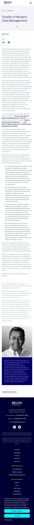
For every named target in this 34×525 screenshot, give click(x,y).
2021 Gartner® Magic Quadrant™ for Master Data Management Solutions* (16, 124)
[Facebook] (8, 42)
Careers (17, 455)
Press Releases (17, 469)
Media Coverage (17, 472)
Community (17, 491)
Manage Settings (17, 511)
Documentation (17, 494)
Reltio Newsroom (17, 466)
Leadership (17, 453)
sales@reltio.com (19, 422)
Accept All (17, 516)
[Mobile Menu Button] (30, 3)
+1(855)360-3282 (22, 415)
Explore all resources (10, 391)
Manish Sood (5, 34)
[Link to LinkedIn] (14, 427)
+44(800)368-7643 (19, 418)
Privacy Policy (8, 519)
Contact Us (17, 461)
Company (17, 449)
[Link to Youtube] (19, 427)
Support (17, 482)
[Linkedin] (3, 42)
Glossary (17, 458)
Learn (17, 485)
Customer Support (17, 479)
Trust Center (17, 488)
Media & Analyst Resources (17, 475)
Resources (5, 10)
